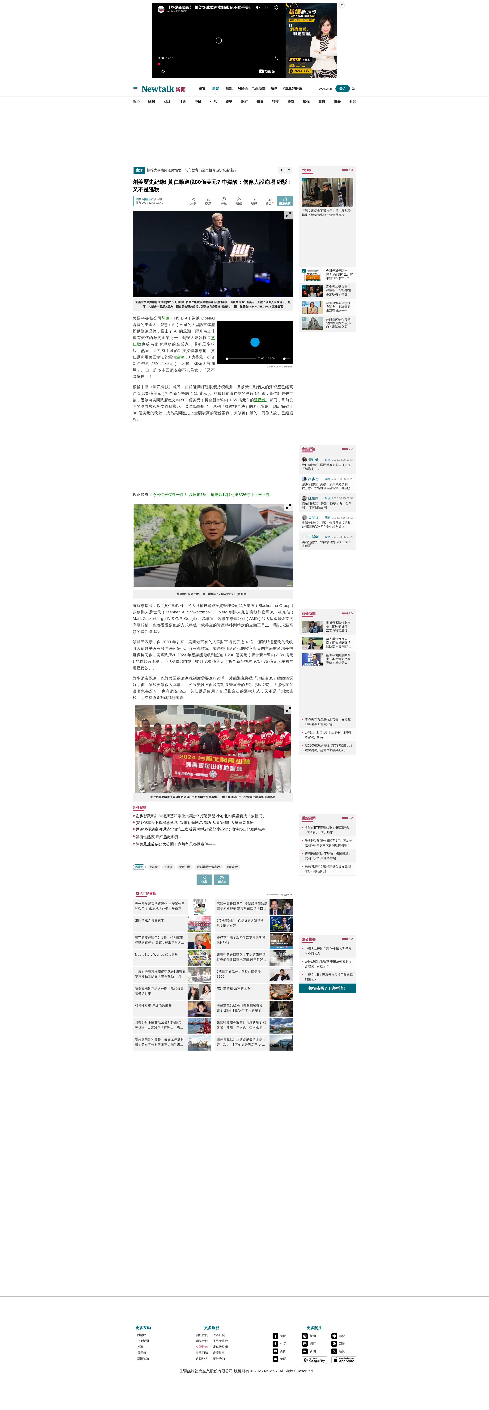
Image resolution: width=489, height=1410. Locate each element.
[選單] (135, 88)
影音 (352, 102)
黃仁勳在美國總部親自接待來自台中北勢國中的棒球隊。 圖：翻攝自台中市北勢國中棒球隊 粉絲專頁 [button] (213, 796)
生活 (213, 102)
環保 (306, 102)
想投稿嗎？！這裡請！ (327, 988)
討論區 (243, 89)
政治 (136, 102)
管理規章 (219, 1352)
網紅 (244, 102)
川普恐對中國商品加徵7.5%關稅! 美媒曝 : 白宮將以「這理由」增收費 (159, 1025)
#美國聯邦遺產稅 (208, 867)
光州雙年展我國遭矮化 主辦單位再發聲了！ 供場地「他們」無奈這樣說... (160, 906)
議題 (274, 89)
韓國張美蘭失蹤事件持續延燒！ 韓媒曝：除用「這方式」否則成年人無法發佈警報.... (241, 1025)
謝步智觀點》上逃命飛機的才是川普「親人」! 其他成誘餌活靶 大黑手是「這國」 (241, 1042)
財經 (167, 102)
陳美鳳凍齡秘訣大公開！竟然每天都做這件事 (159, 991)
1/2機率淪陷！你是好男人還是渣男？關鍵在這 (240, 923)
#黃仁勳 (184, 867)
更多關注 (314, 1328)
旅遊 (290, 102)
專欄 (321, 102)
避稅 (180, 357)
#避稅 (154, 867)
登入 (342, 89)
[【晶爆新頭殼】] (311, 40)
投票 (140, 1347)
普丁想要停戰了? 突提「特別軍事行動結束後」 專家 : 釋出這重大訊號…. (159, 940)
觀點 (229, 89)
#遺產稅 (232, 867)
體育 (260, 102)
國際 (151, 102)
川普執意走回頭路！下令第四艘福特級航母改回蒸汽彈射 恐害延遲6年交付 (241, 957)
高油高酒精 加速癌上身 (233, 988)
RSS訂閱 (219, 1335)
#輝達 (168, 867)
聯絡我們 (202, 1341)
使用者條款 (220, 1341)
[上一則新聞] (281, 170)
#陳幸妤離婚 (292, 89)
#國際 (139, 867)
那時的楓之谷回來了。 (151, 920)
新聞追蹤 (143, 1358)
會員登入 (202, 1358)
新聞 (215, 89)
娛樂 (229, 102)
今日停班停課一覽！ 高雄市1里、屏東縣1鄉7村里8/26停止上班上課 (211, 495)
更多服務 (211, 1328)
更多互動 (143, 1328)
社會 (182, 102)
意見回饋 (202, 1352)
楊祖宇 (147, 199)
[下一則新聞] (289, 170)
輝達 (166, 318)
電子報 (141, 1352)
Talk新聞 (259, 89)
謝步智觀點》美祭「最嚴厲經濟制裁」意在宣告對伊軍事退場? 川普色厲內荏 (159, 1042)
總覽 (202, 89)
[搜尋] (353, 88)
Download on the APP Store (343, 1360)
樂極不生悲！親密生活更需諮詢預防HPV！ (241, 940)
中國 (198, 102)
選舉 (337, 102)
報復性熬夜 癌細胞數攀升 (153, 1005)
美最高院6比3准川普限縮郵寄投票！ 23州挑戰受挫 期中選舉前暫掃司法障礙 (241, 1008)
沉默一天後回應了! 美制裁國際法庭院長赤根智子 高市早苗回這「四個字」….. (242, 906)
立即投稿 (202, 1347)
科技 (275, 102)
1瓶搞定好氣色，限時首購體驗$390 (239, 974)
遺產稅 (260, 400)
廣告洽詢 (219, 1358)
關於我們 (202, 1335)
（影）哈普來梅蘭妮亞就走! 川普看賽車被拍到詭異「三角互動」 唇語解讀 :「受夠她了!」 (160, 974)
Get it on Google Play (314, 1360)
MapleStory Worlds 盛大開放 (156, 954)
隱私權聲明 (220, 1347)
